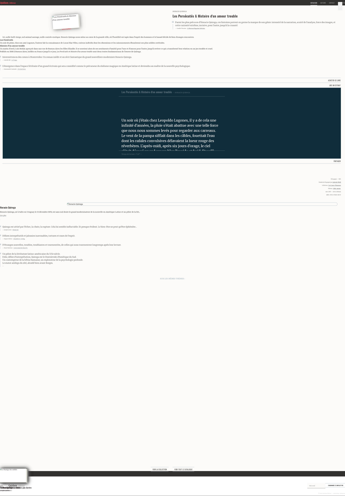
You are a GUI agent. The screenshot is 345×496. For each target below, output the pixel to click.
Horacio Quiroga (180, 11)
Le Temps (14, 60)
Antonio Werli (337, 182)
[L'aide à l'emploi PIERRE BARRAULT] (172, 350)
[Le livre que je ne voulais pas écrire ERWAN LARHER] (172, 305)
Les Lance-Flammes (334, 185)
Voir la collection (160, 469)
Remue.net (15, 229)
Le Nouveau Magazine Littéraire (196, 28)
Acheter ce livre (334, 80)
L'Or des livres (22, 69)
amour (339, 188)
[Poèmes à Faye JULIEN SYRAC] (172, 395)
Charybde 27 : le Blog (19, 238)
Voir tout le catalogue (183, 469)
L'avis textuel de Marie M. (20, 248)
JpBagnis (342, 493)
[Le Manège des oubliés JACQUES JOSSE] (172, 440)
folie (334, 188)
